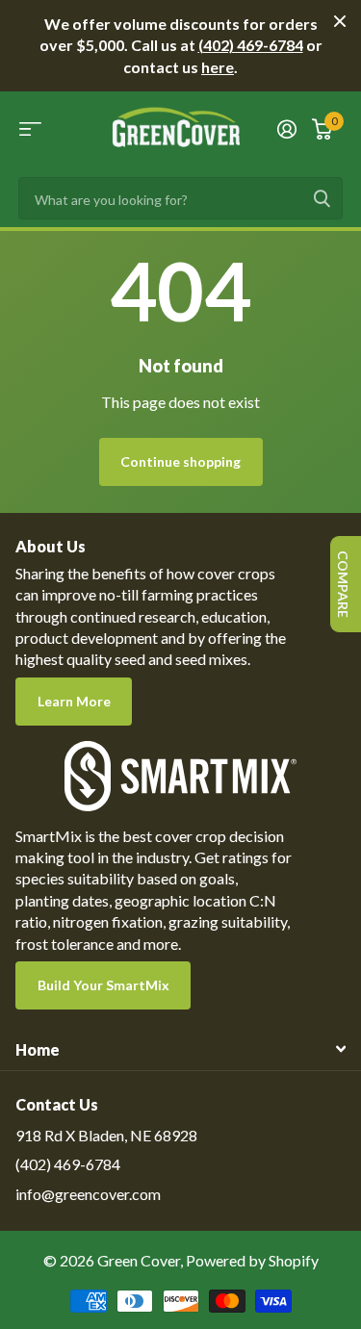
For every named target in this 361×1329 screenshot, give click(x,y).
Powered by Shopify (252, 1260)
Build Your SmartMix (103, 985)
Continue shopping (180, 461)
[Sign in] (287, 129)
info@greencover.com (88, 1194)
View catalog (30, 128)
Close (340, 21)
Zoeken (321, 198)
